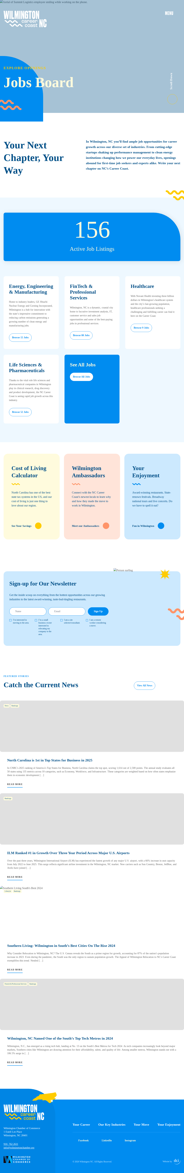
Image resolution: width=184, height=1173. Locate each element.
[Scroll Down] (175, 97)
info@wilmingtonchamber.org (19, 1147)
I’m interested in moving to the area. (21, 621)
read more (15, 784)
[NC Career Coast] (25, 19)
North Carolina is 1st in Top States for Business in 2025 (49, 760)
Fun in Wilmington (143, 525)
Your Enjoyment (168, 1124)
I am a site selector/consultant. (72, 621)
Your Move (141, 1124)
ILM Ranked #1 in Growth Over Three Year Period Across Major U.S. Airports (68, 853)
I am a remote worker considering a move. (97, 623)
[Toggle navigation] (172, 13)
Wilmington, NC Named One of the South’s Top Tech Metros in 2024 (60, 1038)
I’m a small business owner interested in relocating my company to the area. (45, 627)
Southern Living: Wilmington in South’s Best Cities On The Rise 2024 (61, 946)
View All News (144, 685)
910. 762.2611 (11, 1144)
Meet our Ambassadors (85, 525)
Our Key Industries (111, 1124)
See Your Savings (21, 525)
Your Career (81, 1124)
